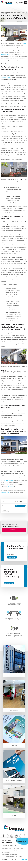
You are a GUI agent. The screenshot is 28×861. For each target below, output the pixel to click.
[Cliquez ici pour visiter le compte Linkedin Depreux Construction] (20, 836)
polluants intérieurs (6, 77)
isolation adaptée (5, 54)
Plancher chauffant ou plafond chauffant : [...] (11, 573)
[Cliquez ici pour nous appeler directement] (16, 2)
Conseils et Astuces (8, 12)
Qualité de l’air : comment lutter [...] (15, 548)
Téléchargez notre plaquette (14, 780)
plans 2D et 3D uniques (7, 480)
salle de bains (20, 94)
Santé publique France (5, 492)
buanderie (10, 94)
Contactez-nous (14, 530)
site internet (11, 487)
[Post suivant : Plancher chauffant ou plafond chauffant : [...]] (25, 576)
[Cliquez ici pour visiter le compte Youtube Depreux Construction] (12, 836)
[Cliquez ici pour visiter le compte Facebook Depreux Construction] (3, 836)
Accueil (2, 12)
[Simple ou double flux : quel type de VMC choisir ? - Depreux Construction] (6, 2)
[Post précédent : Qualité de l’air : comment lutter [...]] (2, 551)
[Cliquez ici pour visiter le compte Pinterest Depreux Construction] (24, 836)
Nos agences (14, 710)
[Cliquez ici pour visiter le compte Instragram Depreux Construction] (8, 836)
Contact (21, 2)
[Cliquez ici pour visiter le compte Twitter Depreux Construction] (16, 836)
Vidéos (14, 815)
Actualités (14, 745)
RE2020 (24, 43)
